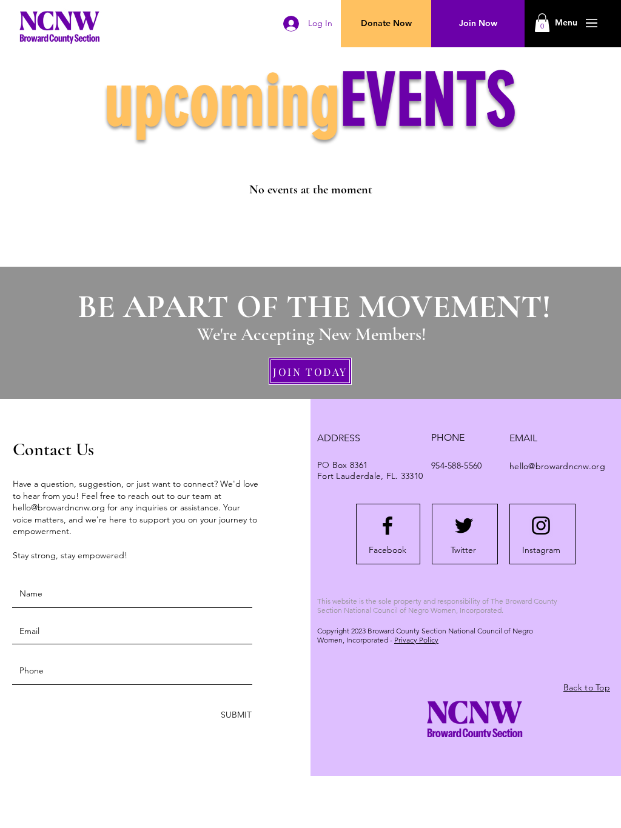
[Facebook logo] (387, 525)
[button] (566, 23)
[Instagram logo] (541, 525)
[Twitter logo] (464, 525)
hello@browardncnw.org (59, 507)
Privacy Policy (416, 639)
